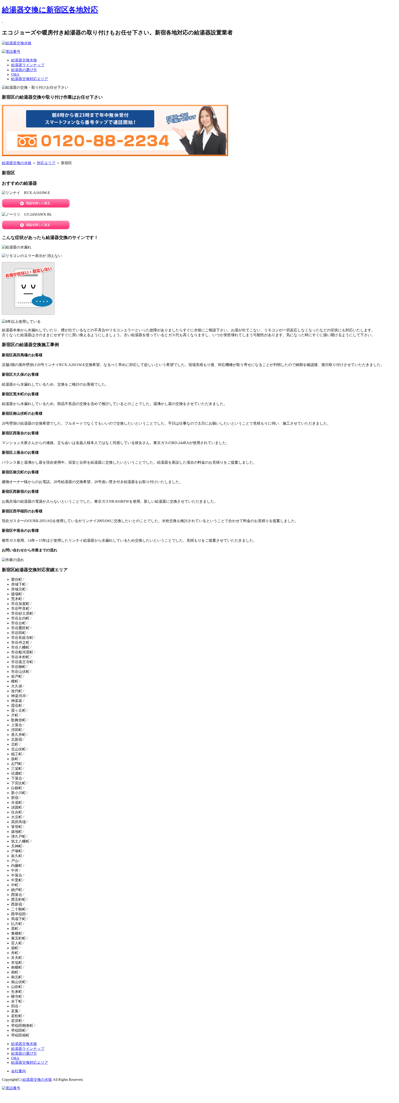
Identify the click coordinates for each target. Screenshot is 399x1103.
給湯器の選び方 (24, 70)
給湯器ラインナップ (27, 65)
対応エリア (46, 163)
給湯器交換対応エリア (29, 79)
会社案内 (18, 1071)
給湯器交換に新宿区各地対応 (50, 10)
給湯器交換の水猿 (16, 163)
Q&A (15, 74)
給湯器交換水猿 (24, 60)
